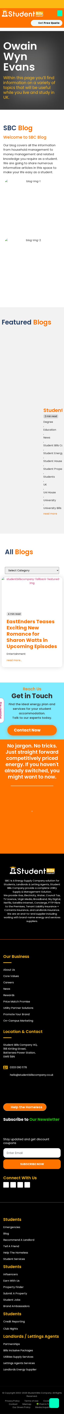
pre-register (32, 1096)
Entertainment (16, 654)
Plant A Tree (32, 1084)
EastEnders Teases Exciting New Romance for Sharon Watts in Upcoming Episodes (32, 634)
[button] (59, 13)
